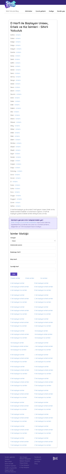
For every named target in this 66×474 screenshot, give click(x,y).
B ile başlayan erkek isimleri (43, 287)
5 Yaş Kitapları (24, 465)
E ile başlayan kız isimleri (42, 314)
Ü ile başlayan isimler (17, 426)
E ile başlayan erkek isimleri (43, 310)
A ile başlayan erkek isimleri (19, 287)
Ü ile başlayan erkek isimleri (19, 430)
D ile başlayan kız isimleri (18, 314)
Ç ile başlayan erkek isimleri (43, 298)
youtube (37, 461)
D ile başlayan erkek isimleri (19, 310)
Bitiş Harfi (13, 259)
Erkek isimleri (29, 278)
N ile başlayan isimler (41, 366)
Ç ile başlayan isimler (41, 295)
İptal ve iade (9, 463)
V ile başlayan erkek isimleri (43, 430)
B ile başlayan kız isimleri (42, 290)
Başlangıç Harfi (15, 252)
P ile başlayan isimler (17, 390)
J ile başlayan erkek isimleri (43, 346)
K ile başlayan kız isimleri (18, 362)
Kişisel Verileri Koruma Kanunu (10, 471)
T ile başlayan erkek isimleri (19, 418)
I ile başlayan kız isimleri (42, 338)
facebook (37, 457)
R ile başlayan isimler (41, 390)
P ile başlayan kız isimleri (18, 397)
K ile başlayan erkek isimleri (19, 358)
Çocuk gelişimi (41, 11)
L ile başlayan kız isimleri (42, 362)
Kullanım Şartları (10, 466)
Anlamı (18, 35)
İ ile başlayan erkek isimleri (19, 346)
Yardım (7, 459)
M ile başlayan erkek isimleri (19, 370)
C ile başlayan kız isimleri (18, 302)
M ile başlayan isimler (17, 366)
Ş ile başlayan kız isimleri (42, 409)
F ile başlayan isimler (17, 319)
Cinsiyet (13, 238)
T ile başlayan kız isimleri (18, 421)
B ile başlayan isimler (41, 283)
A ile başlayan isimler (17, 283)
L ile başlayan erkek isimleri (43, 358)
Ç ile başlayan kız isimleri (42, 302)
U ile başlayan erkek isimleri (43, 418)
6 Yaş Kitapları (24, 467)
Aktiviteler (28, 11)
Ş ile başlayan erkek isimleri (43, 406)
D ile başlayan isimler (17, 307)
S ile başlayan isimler (17, 402)
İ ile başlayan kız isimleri (18, 350)
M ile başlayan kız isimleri (18, 374)
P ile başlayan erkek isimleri (19, 394)
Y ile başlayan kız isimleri (18, 445)
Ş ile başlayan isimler (41, 402)
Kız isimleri (43, 278)
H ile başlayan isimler (17, 331)
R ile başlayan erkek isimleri (43, 394)
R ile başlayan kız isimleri (42, 397)
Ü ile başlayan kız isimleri (18, 433)
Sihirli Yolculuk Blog (12, 11)
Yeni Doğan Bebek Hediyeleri (25, 458)
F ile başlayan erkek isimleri (19, 322)
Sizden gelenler (10, 457)
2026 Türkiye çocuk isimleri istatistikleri (23, 222)
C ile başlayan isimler (17, 295)
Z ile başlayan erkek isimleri (43, 442)
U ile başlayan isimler (41, 414)
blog (36, 463)
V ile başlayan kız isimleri (42, 433)
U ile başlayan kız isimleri (42, 421)
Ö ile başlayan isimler (41, 378)
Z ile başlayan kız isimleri (42, 445)
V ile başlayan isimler (41, 426)
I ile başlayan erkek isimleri (43, 334)
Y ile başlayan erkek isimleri (19, 442)
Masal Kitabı (24, 463)
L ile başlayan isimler (41, 355)
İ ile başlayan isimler (17, 343)
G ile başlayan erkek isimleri (43, 322)
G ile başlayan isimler (41, 319)
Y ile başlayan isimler (17, 438)
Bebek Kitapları (25, 461)
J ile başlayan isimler (41, 343)
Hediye (51, 11)
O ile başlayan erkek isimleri (19, 382)
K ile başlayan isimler (17, 355)
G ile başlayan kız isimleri (42, 326)
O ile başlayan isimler (17, 378)
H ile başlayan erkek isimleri (19, 334)
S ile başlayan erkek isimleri (19, 406)
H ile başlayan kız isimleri (18, 338)
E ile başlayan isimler (41, 307)
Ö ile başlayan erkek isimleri (43, 382)
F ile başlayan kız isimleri (18, 326)
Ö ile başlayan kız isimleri (42, 385)
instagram (37, 459)
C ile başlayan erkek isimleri (19, 298)
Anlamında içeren (16, 245)
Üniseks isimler (15, 278)
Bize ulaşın (8, 461)
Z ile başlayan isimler (41, 438)
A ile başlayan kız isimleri (18, 290)
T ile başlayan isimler (17, 414)
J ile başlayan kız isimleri (42, 350)
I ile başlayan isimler (41, 331)
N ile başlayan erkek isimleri (43, 370)
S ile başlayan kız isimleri (18, 409)
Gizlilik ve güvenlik (11, 468)
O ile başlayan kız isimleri (18, 385)
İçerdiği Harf (14, 266)
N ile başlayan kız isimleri (42, 374)
